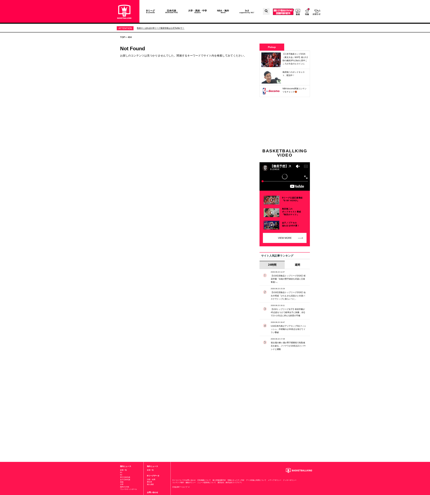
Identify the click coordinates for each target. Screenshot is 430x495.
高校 (121, 482)
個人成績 (150, 484)
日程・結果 (151, 479)
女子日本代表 (125, 480)
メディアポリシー (274, 480)
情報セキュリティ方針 (236, 480)
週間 (297, 264)
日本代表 (171, 11)
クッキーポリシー (289, 480)
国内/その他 (124, 487)
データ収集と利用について (256, 480)
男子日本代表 (125, 477)
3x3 (246, 11)
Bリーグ (150, 11)
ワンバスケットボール (128, 489)
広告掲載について (204, 480)
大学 (121, 484)
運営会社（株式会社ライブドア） (230, 482)
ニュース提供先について (206, 482)
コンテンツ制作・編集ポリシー (184, 482)
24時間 (272, 264)
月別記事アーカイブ (180, 487)
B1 (121, 472)
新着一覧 (123, 470)
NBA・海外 (223, 11)
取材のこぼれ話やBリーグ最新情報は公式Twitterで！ (160, 28)
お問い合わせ (152, 492)
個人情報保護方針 (219, 480)
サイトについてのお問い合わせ (184, 480)
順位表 (149, 482)
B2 (121, 475)
